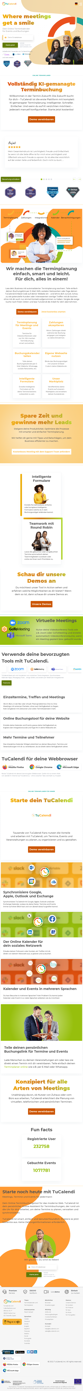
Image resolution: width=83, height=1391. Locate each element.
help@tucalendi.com (52, 1328)
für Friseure (69, 1307)
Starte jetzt (10, 45)
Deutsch (27, 1321)
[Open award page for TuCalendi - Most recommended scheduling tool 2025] (30, 192)
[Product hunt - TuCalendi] (11, 1358)
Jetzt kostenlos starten (53, 312)
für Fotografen (70, 1315)
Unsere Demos (41, 604)
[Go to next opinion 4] (49, 179)
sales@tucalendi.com (52, 1331)
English (26, 1326)
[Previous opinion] (74, 179)
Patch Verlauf (28, 1312)
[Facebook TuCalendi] (32, 1352)
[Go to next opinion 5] (51, 179)
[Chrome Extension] (41, 767)
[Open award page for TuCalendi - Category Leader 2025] (73, 192)
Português (27, 1338)
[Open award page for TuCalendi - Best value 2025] (52, 192)
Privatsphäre (49, 1319)
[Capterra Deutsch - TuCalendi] (8, 1352)
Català (26, 1319)
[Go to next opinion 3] (46, 179)
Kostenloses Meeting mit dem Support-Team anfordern (41, 451)
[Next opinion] (79, 179)
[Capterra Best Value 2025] (7, 64)
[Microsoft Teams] (25, 669)
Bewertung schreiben (11, 179)
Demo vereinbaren (41, 119)
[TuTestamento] (26, 54)
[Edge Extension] (68, 767)
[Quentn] (45, 669)
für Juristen (69, 1305)
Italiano (26, 1333)
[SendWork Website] (16, 54)
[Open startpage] (8, 3)
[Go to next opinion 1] (41, 179)
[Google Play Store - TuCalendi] (20, 1352)
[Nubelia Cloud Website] (7, 54)
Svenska (27, 1343)
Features (6, 683)
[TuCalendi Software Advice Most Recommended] (17, 64)
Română (27, 1341)
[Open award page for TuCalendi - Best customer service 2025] (10, 192)
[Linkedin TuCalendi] (35, 1352)
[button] (76, 4)
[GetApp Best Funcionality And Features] (28, 63)
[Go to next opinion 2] (44, 179)
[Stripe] (65, 669)
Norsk (26, 1336)
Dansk (26, 1324)
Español (26, 1328)
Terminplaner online (16, 1066)
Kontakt (47, 1326)
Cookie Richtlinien (51, 1317)
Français (27, 1331)
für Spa (68, 1310)
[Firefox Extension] (14, 767)
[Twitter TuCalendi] (28, 1352)
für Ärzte (68, 1312)
